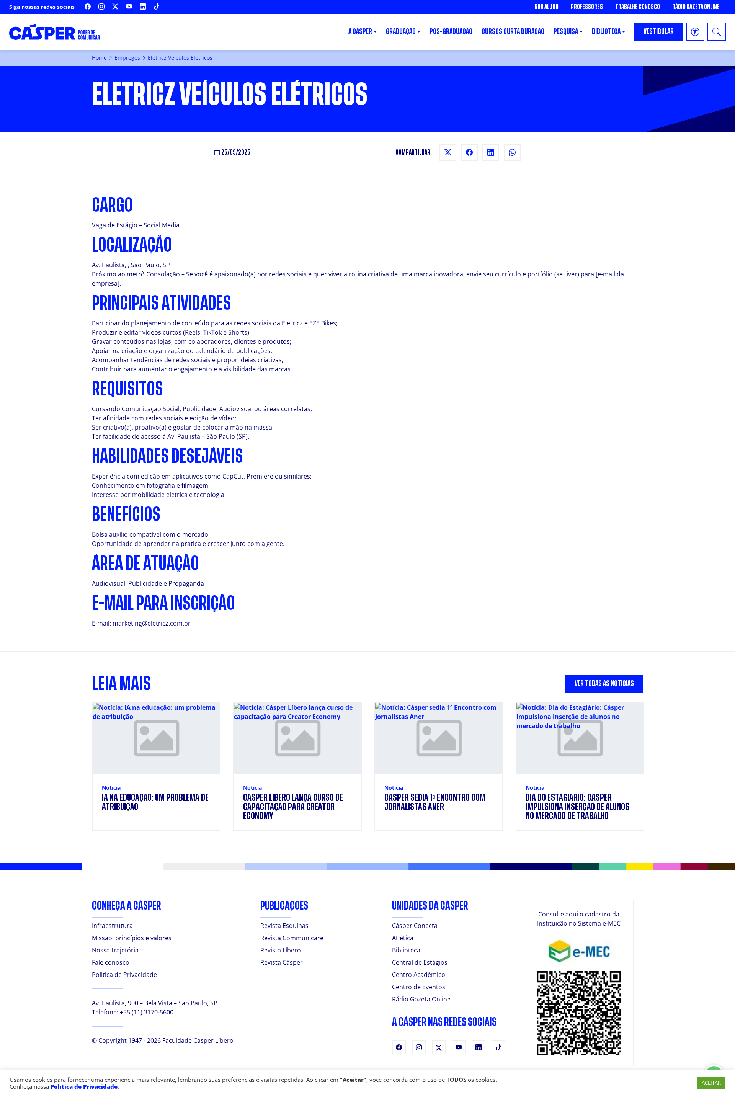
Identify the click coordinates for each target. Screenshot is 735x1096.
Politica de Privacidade (124, 974)
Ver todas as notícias (604, 683)
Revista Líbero (280, 950)
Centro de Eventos (418, 987)
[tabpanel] (367, 771)
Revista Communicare (291, 938)
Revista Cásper (281, 962)
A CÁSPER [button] (360, 31)
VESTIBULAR (659, 31)
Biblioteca (406, 950)
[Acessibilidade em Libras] (695, 32)
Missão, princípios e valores (132, 938)
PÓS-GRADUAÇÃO (451, 31)
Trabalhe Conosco (637, 7)
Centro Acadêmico (418, 974)
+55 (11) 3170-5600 (146, 1012)
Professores (587, 7)
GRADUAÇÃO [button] (401, 31)
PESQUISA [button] (566, 31)
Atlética (402, 938)
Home (99, 57)
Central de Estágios (420, 962)
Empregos (127, 57)
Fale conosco (110, 962)
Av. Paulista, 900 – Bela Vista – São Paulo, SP (154, 1003)
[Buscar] (716, 32)
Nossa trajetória (115, 950)
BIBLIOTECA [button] (606, 31)
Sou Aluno (546, 7)
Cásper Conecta (415, 925)
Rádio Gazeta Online (696, 7)
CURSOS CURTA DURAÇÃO (513, 31)
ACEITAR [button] (711, 1082)
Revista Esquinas (284, 925)
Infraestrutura (112, 925)
